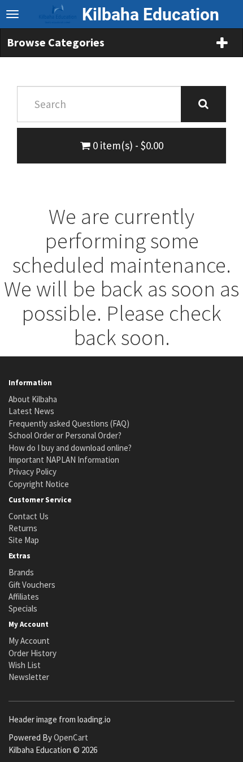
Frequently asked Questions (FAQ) (68, 423)
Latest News (31, 411)
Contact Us (28, 516)
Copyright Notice (38, 484)
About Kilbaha (32, 399)
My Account (29, 640)
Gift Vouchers (31, 584)
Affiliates (23, 596)
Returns (22, 528)
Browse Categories (56, 42)
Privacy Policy (32, 471)
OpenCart (71, 737)
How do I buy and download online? (70, 447)
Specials (22, 608)
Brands (21, 572)
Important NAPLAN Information (63, 459)
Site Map (23, 540)
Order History (32, 653)
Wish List (24, 665)
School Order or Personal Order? (65, 435)
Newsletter (28, 676)
